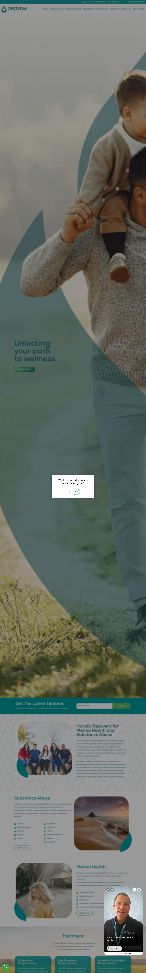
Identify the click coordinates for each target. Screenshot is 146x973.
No (69, 492)
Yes (76, 492)
